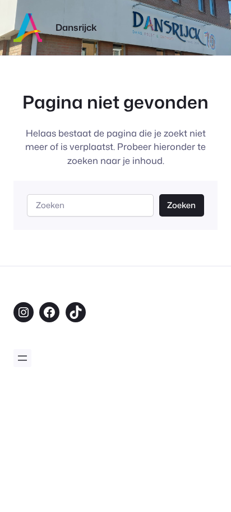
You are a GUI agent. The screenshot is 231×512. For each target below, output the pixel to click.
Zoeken (181, 205)
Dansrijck (76, 27)
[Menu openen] (22, 358)
